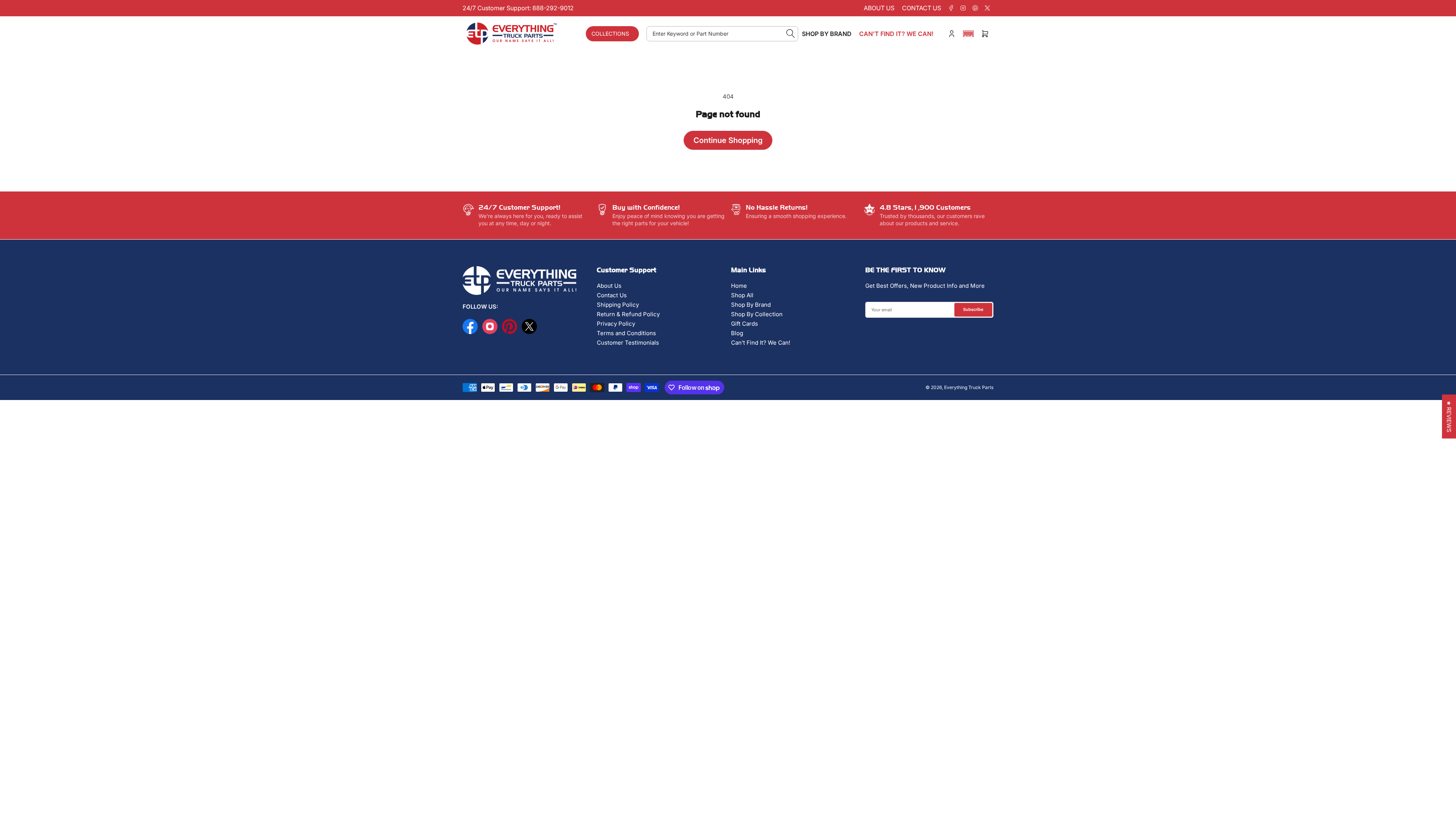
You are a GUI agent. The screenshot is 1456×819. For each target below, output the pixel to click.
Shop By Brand (751, 304)
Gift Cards (744, 323)
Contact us (921, 8)
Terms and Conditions (626, 333)
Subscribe (973, 309)
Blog (737, 333)
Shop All (742, 295)
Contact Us (612, 295)
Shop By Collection (757, 314)
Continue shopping (728, 140)
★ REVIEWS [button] (1449, 417)
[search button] (790, 33)
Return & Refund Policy (628, 314)
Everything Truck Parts (968, 387)
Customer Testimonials (628, 342)
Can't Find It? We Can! (760, 342)
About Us (609, 285)
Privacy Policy (616, 323)
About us (879, 8)
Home (739, 285)
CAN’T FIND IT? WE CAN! (896, 34)
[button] (968, 33)
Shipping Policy (618, 304)
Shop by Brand (827, 34)
